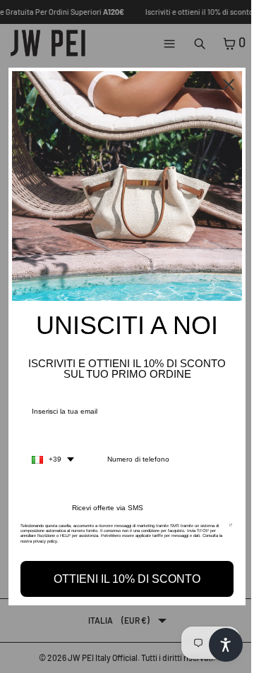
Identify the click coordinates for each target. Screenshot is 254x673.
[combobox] (52, 459)
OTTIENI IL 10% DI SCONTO (127, 579)
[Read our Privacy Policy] (231, 529)
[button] (226, 645)
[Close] (229, 84)
